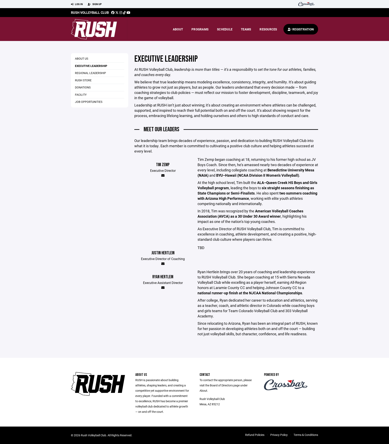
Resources (268, 29)
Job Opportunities (88, 102)
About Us (81, 58)
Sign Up (97, 4)
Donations (83, 87)
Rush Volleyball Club (90, 12)
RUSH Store (83, 80)
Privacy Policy (279, 435)
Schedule (224, 29)
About (178, 29)
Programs (199, 29)
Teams (246, 29)
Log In (78, 4)
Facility (81, 95)
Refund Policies (254, 435)
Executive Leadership (91, 66)
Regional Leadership (90, 73)
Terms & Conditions (306, 435)
